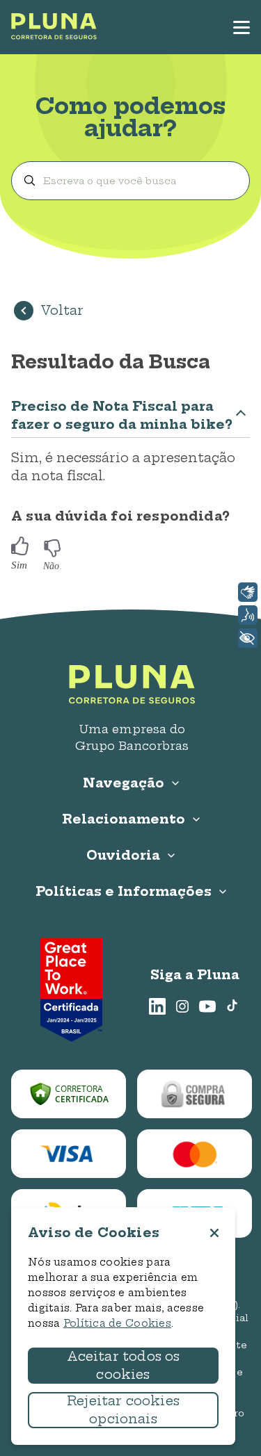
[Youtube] (207, 1006)
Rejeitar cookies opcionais (123, 1410)
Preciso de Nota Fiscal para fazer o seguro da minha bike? (121, 415)
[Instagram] (182, 1006)
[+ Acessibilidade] (248, 638)
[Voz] (248, 615)
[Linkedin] (157, 1006)
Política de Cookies (117, 1323)
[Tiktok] (232, 1006)
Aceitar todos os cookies (123, 1365)
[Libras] (248, 592)
